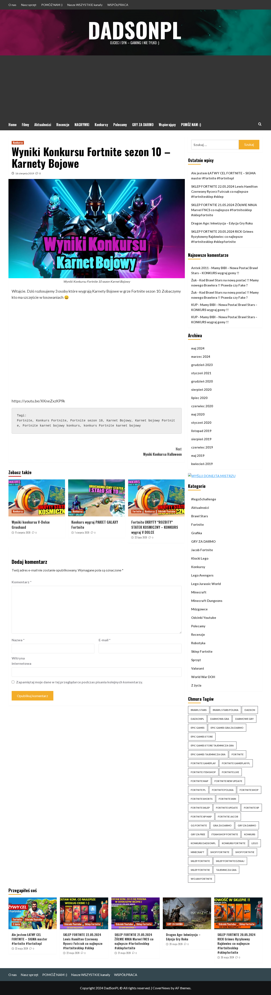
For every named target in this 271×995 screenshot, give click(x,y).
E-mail (105, 640)
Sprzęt (196, 660)
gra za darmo (222, 825)
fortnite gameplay (203, 763)
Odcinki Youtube (166, 511)
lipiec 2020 (199, 398)
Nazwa (18, 640)
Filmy (25, 124)
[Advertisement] (135, 87)
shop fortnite (219, 852)
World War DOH (203, 677)
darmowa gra (219, 718)
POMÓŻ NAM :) (51, 5)
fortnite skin (227, 798)
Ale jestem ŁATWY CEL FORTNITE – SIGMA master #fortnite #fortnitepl (223, 175)
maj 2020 (198, 414)
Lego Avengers (202, 575)
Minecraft (198, 592)
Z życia (196, 685)
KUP (194, 305)
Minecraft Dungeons (206, 601)
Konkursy (101, 124)
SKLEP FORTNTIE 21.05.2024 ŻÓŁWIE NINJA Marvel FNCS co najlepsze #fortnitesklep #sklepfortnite (224, 210)
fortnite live (230, 772)
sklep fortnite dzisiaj (230, 861)
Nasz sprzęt (28, 5)
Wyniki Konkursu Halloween (162, 451)
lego (255, 843)
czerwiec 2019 (202, 447)
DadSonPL (134, 29)
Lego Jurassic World (206, 584)
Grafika (196, 533)
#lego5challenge (203, 499)
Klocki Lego (199, 558)
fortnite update (227, 807)
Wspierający (167, 124)
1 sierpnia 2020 (82, 532)
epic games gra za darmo (227, 727)
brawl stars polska (225, 710)
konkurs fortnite (233, 843)
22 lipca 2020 (141, 537)
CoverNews (161, 988)
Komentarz (22, 582)
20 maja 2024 (176, 944)
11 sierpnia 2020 (22, 532)
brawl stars (199, 710)
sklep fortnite (200, 861)
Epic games (198, 727)
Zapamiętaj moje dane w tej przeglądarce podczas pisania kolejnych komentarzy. (79, 682)
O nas (12, 5)
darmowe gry (244, 718)
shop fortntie (244, 852)
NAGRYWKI (82, 124)
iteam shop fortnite (224, 834)
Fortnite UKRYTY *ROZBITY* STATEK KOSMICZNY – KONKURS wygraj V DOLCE (154, 527)
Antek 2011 (200, 268)
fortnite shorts (202, 798)
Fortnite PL (198, 790)
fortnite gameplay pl (236, 763)
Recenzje (62, 124)
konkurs (249, 834)
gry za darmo (247, 825)
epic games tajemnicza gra (208, 754)
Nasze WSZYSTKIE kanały (84, 5)
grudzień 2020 (202, 381)
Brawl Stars (199, 516)
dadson (250, 710)
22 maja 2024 (21, 948)
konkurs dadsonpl (203, 843)
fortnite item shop (203, 772)
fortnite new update (228, 781)
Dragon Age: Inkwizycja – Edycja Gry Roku (222, 223)
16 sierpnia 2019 (24, 173)
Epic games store (202, 736)
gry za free (198, 834)
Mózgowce (199, 609)
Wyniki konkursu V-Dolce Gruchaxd (31, 524)
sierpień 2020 (201, 389)
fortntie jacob (228, 816)
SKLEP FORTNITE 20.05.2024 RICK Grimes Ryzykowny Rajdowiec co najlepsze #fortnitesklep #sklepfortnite (222, 237)
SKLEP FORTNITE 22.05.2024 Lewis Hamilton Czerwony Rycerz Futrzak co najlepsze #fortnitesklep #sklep (224, 191)
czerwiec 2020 (202, 406)
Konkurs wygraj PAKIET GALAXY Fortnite (94, 524)
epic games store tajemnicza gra (212, 745)
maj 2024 (198, 348)
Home (12, 124)
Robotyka (198, 643)
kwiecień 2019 (202, 464)
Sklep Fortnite (202, 651)
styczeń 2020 (201, 422)
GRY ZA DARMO (142, 124)
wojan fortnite (201, 878)
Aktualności (42, 124)
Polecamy (120, 124)
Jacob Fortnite (202, 550)
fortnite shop (249, 790)
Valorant (197, 668)
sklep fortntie (200, 869)
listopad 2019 (201, 431)
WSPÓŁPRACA (117, 5)
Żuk (194, 280)
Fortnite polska (223, 790)
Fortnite (137, 511)
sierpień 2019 (201, 439)
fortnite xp (251, 807)
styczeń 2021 (201, 373)
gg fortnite (199, 825)
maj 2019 (198, 455)
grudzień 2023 (202, 365)
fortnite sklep (200, 807)
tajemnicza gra (226, 869)
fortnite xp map (201, 816)
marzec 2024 (200, 356)
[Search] (260, 124)
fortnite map (199, 781)
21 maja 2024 (124, 953)
